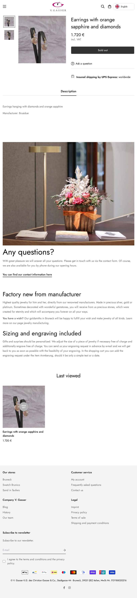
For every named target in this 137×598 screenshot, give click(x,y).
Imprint (75, 507)
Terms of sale (78, 518)
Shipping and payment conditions (90, 523)
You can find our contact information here (27, 274)
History (6, 512)
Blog (5, 507)
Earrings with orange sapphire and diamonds (23, 434)
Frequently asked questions (86, 485)
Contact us (77, 490)
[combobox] (123, 6)
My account (77, 479)
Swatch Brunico (11, 485)
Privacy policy (79, 512)
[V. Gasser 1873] (58, 6)
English (124, 6)
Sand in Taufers (11, 490)
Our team (8, 518)
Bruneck (7, 479)
